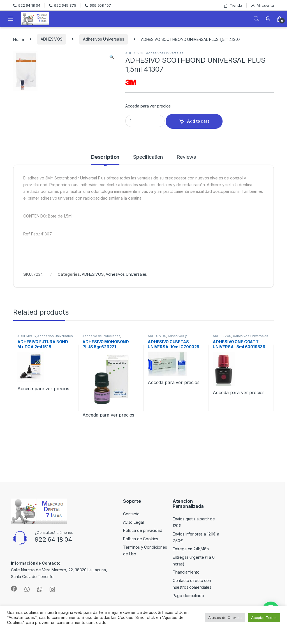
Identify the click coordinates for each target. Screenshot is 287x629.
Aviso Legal (133, 522)
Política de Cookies (140, 538)
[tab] (105, 160)
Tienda (236, 5)
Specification (148, 157)
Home (18, 39)
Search (256, 19)
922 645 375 (65, 5)
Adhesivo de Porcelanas (101, 336)
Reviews (186, 157)
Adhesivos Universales (103, 39)
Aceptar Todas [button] (264, 617)
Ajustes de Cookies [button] (224, 617)
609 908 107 (100, 5)
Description (105, 157)
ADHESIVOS (52, 39)
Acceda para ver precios (148, 106)
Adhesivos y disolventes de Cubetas (167, 337)
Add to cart (198, 121)
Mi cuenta (265, 5)
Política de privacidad (142, 530)
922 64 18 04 (29, 5)
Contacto (131, 513)
